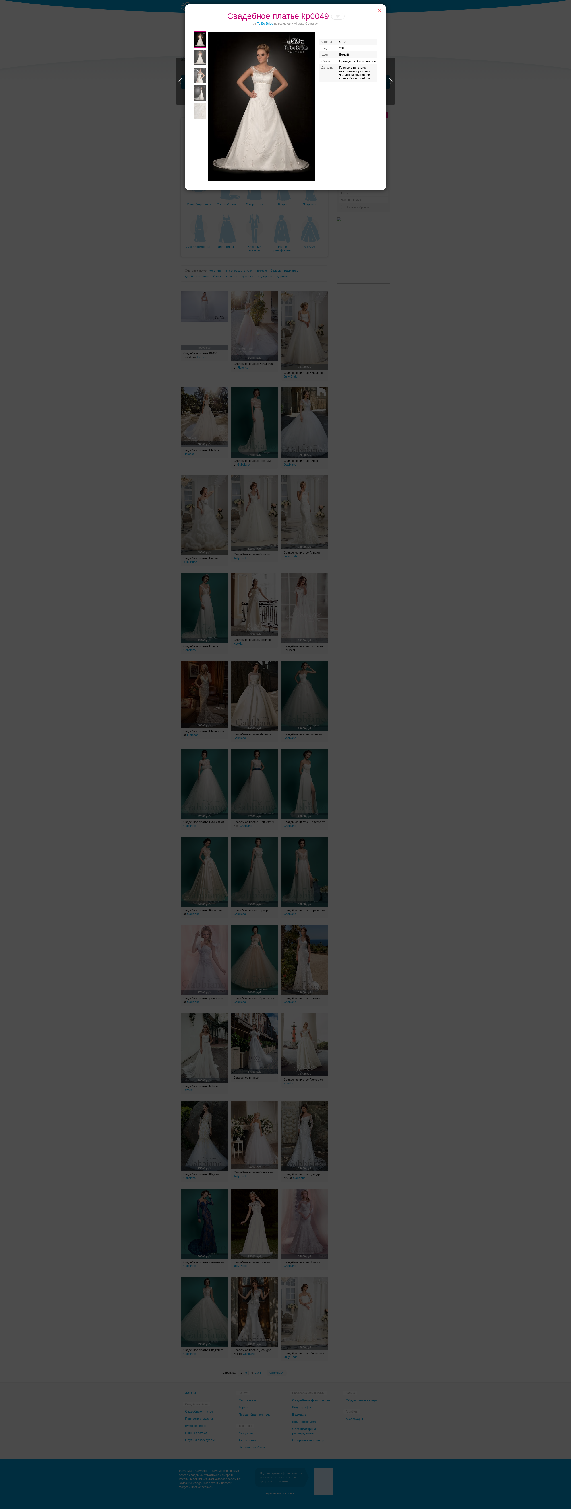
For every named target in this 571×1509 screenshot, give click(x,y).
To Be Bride (265, 23)
